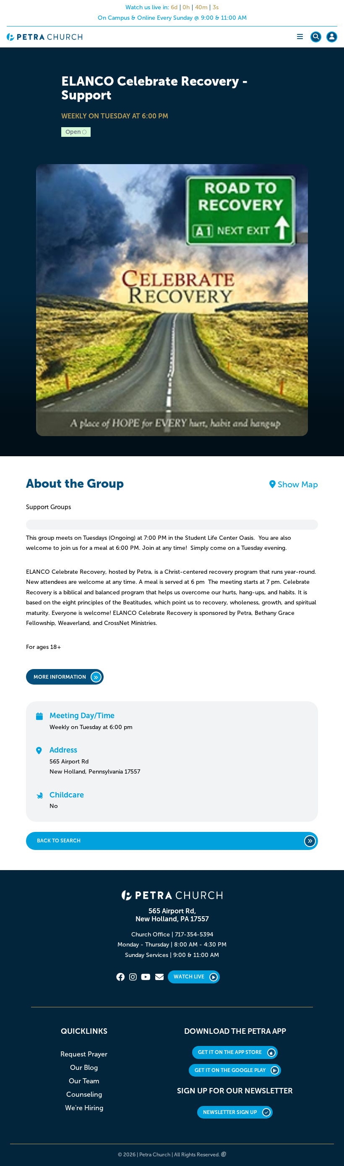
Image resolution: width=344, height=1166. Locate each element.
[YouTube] (146, 977)
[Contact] (159, 977)
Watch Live (189, 977)
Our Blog (84, 1067)
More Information (60, 677)
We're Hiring (84, 1107)
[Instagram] (133, 977)
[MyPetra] (331, 36)
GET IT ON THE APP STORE (230, 1052)
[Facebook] (120, 977)
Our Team (84, 1081)
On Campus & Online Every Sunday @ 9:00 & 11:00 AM (172, 18)
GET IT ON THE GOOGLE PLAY (230, 1070)
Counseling (84, 1094)
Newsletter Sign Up (230, 1112)
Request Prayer (83, 1054)
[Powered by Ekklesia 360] (224, 1155)
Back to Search (59, 841)
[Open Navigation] (299, 36)
